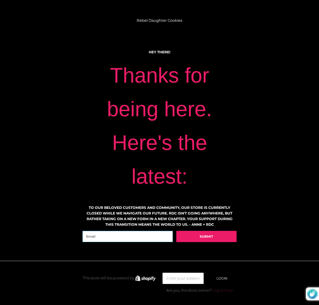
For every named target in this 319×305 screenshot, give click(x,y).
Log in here (222, 290)
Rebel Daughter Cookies (159, 20)
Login (221, 278)
